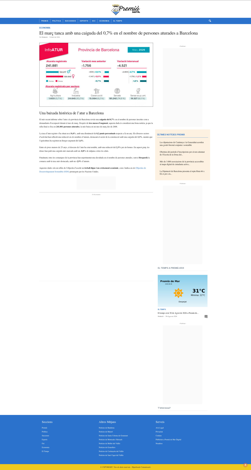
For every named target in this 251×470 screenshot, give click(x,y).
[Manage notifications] (245, 465)
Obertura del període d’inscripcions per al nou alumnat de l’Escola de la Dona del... (182, 153)
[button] (210, 21)
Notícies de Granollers (107, 447)
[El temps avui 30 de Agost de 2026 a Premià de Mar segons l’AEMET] (182, 291)
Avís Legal (160, 427)
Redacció (44, 37)
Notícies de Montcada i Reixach (110, 439)
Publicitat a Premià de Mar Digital (168, 439)
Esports (84, 21)
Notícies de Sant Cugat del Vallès (111, 455)
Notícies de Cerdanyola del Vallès (111, 451)
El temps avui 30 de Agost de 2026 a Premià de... (178, 313)
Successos (70, 21)
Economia (104, 21)
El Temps (117, 21)
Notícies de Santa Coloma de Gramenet (113, 435)
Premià (44, 21)
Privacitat (159, 431)
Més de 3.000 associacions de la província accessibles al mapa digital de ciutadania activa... (182, 163)
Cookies (159, 435)
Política (56, 21)
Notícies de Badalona (106, 427)
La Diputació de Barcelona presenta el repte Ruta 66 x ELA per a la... (182, 172)
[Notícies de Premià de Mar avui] (125, 10)
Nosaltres (159, 443)
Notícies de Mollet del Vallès (109, 443)
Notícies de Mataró (106, 431)
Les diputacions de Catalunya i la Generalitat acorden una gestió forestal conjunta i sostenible (182, 143)
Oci (93, 21)
